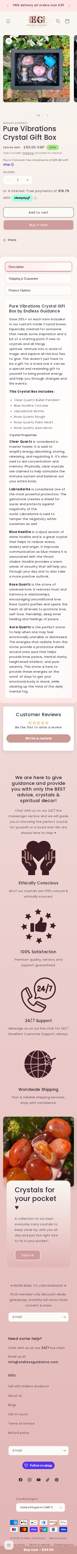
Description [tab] (16, 267)
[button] (8, 21)
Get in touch (18, 1414)
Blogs (12, 1405)
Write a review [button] (38, 738)
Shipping (27, 153)
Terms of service (39, 1544)
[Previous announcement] (7, 5)
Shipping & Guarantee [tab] (23, 278)
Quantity (9, 172)
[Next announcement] (69, 5)
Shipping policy (64, 1544)
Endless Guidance (33, 1538)
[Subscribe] (64, 1317)
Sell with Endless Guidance (28, 1386)
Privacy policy (16, 1544)
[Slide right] (47, 115)
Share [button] (12, 240)
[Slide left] (29, 115)
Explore (28, 1255)
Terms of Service (21, 1423)
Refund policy (18, 1433)
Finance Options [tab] (20, 290)
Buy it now (38, 225)
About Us (15, 1396)
